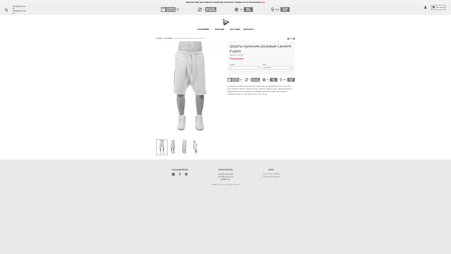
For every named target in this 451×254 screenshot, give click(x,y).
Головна (159, 38)
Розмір (232, 64)
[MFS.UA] (294, 38)
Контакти (248, 29)
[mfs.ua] (288, 38)
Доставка (235, 29)
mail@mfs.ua (225, 179)
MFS (263, 2)
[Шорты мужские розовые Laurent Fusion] (161, 147)
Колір (264, 64)
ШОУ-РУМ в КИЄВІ (271, 174)
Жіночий (220, 29)
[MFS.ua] (291, 38)
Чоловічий (204, 29)
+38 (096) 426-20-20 (225, 176)
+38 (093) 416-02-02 (225, 174)
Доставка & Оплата (271, 177)
